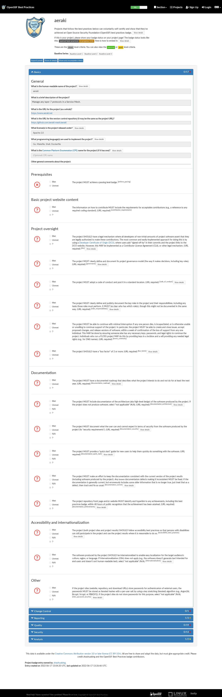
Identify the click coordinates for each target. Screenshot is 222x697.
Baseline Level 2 (91, 54)
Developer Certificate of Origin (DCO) (96, 243)
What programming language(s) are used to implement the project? (62, 139)
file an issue (72, 695)
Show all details (51, 60)
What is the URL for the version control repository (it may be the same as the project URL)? (72, 119)
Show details (138, 33)
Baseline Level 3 (105, 54)
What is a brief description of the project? (50, 98)
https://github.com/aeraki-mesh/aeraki (48, 123)
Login (207, 7)
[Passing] (111, 47)
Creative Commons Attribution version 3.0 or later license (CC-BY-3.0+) (88, 654)
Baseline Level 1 (76, 54)
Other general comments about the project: (51, 162)
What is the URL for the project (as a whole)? (51, 109)
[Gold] (120, 47)
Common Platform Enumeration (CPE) (60, 151)
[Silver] (71, 47)
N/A (54, 409)
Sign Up (193, 7)
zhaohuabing (60, 663)
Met (54, 182)
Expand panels (37, 60)
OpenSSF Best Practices (20, 7)
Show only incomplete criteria (71, 60)
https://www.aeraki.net (41, 113)
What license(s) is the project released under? (52, 128)
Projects (177, 7)
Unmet (54, 185)
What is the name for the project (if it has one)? (70, 151)
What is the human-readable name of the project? (54, 86)
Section (160, 7)
